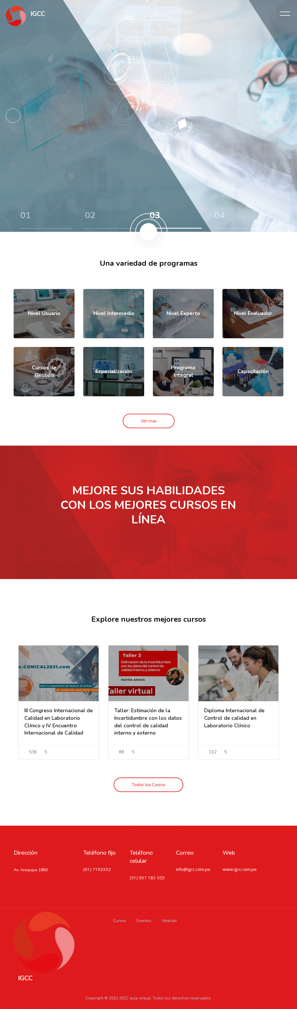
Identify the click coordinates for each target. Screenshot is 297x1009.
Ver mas (149, 421)
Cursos (119, 920)
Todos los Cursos (148, 785)
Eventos (144, 920)
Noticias (169, 920)
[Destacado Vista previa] (59, 673)
